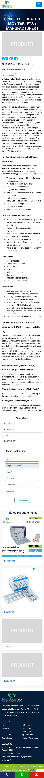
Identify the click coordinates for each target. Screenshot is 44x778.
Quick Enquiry (8, 75)
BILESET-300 (9, 424)
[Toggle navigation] (39, 4)
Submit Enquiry (22, 500)
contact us (6, 735)
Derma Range (7, 738)
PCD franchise (27, 725)
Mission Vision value (30, 738)
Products (5, 728)
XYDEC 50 (8, 435)
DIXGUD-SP (9, 429)
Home (4, 725)
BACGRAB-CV (9, 441)
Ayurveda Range (28, 735)
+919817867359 (14, 754)
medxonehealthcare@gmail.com (19, 757)
